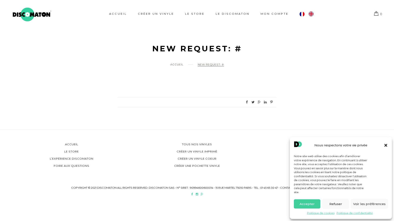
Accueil (118, 13)
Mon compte (274, 13)
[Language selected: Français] (309, 14)
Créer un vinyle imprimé (197, 151)
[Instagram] (197, 194)
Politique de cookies (320, 213)
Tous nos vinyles (197, 144)
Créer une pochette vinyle (197, 165)
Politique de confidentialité (355, 213)
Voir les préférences (369, 204)
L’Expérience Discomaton (71, 158)
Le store (195, 13)
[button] (386, 145)
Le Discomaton (233, 13)
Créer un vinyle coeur (197, 158)
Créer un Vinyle (156, 13)
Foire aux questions (71, 165)
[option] (312, 13)
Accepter (307, 204)
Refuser (335, 204)
